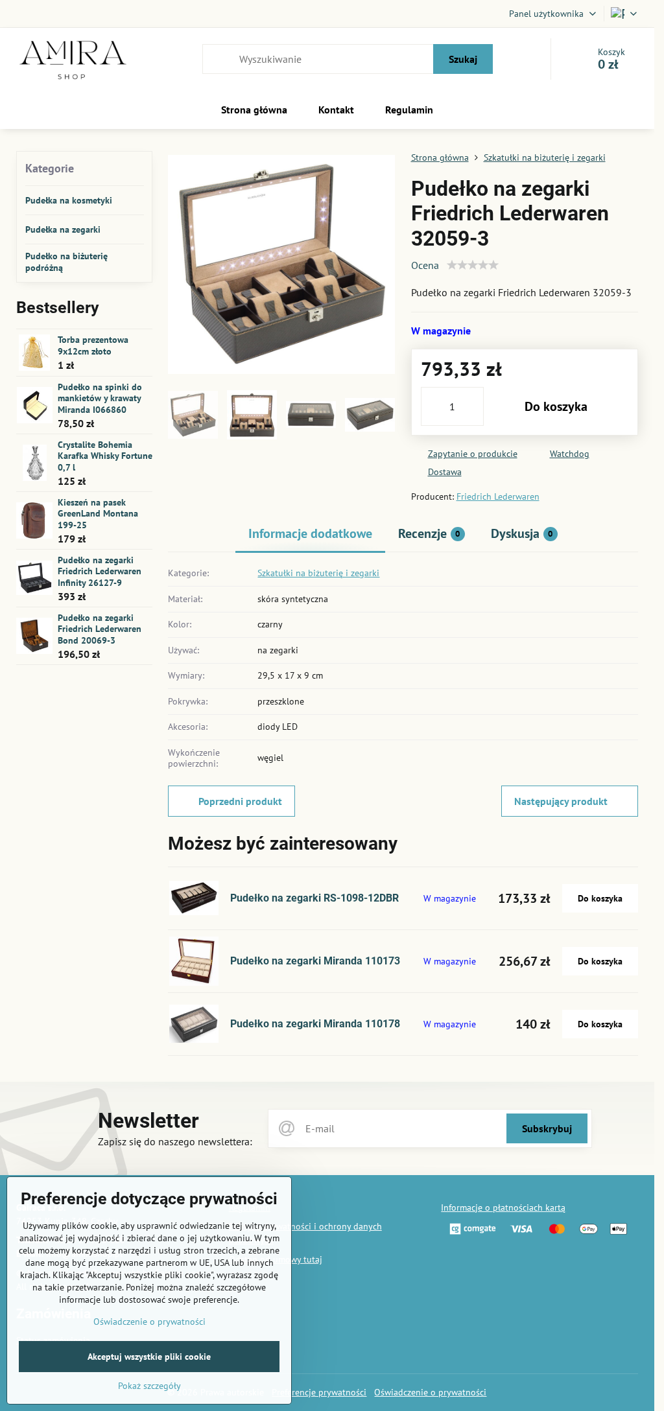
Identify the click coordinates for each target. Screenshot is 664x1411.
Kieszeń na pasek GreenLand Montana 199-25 (98, 513)
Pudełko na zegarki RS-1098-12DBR (314, 898)
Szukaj (463, 58)
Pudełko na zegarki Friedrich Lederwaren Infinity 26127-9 (99, 571)
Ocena (425, 265)
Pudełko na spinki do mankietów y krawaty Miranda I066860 (100, 398)
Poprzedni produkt (240, 801)
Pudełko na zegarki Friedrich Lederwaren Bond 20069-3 (99, 629)
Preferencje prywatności (319, 1392)
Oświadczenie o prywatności (430, 1392)
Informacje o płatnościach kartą (503, 1207)
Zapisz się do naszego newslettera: (175, 1141)
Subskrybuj (547, 1128)
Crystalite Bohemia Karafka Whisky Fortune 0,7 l (105, 456)
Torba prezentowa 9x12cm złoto (93, 345)
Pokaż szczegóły (149, 1386)
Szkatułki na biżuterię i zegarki (318, 573)
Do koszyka (556, 406)
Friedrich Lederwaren (498, 496)
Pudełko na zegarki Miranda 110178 (315, 1024)
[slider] (473, 265)
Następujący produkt (561, 801)
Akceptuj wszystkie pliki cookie (149, 1356)
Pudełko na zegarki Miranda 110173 (315, 961)
